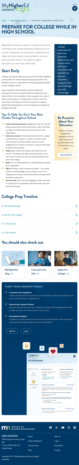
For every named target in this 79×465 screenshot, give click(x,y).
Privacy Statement (35, 441)
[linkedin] (75, 427)
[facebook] (50, 427)
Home (4, 20)
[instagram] (69, 427)
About (30, 436)
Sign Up (12, 331)
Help (30, 450)
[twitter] (56, 427)
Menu (75, 5)
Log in (56, 441)
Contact (57, 450)
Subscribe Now (66, 155)
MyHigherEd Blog (11, 271)
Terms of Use (33, 445)
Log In (26, 331)
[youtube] (62, 427)
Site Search (58, 445)
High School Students (19, 20)
